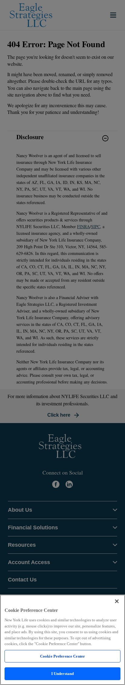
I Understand (62, 673)
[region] (62, 640)
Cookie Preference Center (62, 656)
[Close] (116, 601)
